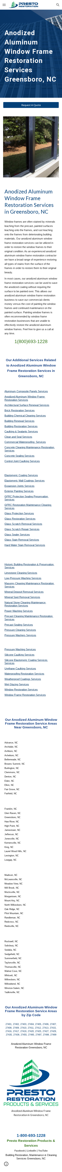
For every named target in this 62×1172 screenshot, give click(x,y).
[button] (4, 4)
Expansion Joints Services (19, 486)
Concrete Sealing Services (19, 455)
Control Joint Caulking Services (22, 461)
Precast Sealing (13, 624)
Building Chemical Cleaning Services (25, 415)
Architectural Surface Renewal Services (26, 405)
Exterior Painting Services (19, 491)
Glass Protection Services (19, 513)
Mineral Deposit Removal (19, 591)
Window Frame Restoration (20, 695)
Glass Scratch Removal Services (23, 524)
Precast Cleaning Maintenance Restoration (28, 616)
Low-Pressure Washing (17, 578)
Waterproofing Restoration (19, 673)
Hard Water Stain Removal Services (24, 545)
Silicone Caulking (14, 654)
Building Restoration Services (21, 426)
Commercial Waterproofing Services (25, 442)
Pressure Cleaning (15, 630)
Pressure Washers (15, 635)
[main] (31, 53)
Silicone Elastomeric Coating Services (25, 660)
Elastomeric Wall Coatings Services (24, 480)
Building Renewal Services (19, 421)
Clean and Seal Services (18, 436)
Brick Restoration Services (19, 410)
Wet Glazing (11, 684)
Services (32, 573)
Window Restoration (16, 689)
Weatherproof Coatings (17, 679)
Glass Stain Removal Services (21, 539)
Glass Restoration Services (19, 518)
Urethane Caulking (15, 668)
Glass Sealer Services (17, 534)
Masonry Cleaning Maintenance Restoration (29, 583)
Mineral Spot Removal (17, 597)
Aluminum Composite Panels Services (26, 391)
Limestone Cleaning (15, 573)
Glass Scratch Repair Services (21, 529)
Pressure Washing (15, 649)
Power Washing (13, 611)
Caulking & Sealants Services (21, 431)
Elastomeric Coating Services (21, 475)
